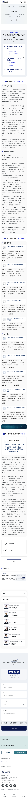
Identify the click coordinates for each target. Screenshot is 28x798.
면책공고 (3, 764)
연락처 (4, 692)
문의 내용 (5, 710)
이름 (3, 684)
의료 (5, 704)
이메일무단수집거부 (5, 758)
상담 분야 (5, 701)
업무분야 (15, 7)
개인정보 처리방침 (5, 761)
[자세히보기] (23, 723)
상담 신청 (14, 728)
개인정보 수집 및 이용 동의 (10, 723)
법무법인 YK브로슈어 (6, 767)
